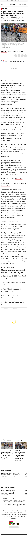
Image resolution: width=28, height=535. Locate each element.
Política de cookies (22, 514)
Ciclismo (5, 9)
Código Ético (14, 518)
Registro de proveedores (10, 512)
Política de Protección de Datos (8, 514)
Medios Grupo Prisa (14, 527)
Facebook (15, 55)
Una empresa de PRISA (14, 523)
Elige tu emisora (22, 4)
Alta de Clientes (21, 511)
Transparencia (21, 516)
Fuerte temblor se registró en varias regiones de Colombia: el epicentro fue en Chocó (10, 475)
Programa (12, 4)
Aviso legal (20, 512)
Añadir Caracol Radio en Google (13, 61)
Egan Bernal (6, 308)
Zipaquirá (4, 51)
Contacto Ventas (14, 509)
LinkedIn (22, 55)
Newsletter (22, 509)
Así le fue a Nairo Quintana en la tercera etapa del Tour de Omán (7, 453)
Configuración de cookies (9, 516)
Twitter (19, 55)
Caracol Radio (5, 4)
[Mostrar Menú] (1, 4)
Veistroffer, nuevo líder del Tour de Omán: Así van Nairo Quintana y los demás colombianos (20, 454)
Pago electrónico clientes (9, 511)
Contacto (5, 509)
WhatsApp (25, 55)
